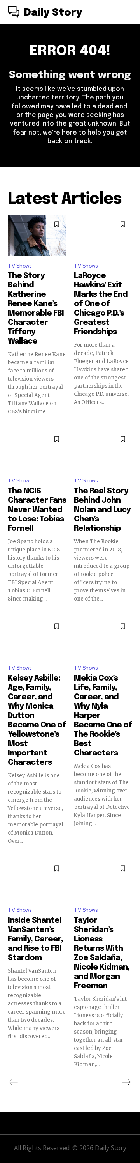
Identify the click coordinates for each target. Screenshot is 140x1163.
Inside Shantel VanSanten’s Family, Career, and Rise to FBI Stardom (35, 939)
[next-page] (126, 1082)
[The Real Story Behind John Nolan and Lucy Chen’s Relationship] (103, 450)
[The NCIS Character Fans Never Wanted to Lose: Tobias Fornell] (37, 450)
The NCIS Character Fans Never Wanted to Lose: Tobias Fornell (37, 510)
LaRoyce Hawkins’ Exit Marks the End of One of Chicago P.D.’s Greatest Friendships (101, 304)
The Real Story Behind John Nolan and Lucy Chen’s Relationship (102, 510)
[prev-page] (14, 1082)
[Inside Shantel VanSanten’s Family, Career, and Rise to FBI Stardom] (37, 879)
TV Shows (20, 265)
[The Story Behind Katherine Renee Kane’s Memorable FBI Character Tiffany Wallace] (37, 235)
